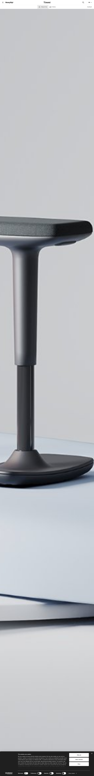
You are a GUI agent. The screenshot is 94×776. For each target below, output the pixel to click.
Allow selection (79, 759)
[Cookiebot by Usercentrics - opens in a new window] (9, 773)
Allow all (79, 755)
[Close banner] (91, 753)
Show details (72, 773)
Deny (79, 764)
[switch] (39, 773)
